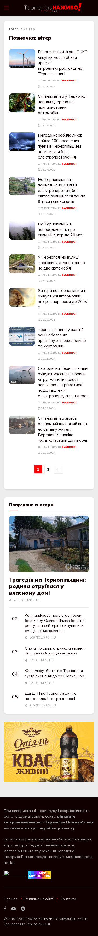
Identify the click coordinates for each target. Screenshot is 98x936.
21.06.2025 (47, 247)
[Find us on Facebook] (5, 909)
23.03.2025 (47, 319)
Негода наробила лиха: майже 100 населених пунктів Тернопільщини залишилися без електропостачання (60, 146)
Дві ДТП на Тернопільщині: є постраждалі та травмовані (50, 696)
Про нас (11, 899)
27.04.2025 (47, 281)
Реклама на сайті (39, 899)
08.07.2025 (47, 214)
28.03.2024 (47, 452)
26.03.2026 (47, 86)
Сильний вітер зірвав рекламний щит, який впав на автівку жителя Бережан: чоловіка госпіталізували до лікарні (62, 429)
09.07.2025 (47, 169)
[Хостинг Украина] (39, 874)
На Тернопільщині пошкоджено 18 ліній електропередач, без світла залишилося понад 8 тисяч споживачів (61, 190)
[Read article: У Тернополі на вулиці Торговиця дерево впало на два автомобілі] (22, 263)
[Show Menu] (6, 8)
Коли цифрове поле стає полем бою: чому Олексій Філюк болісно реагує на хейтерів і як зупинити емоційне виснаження (55, 623)
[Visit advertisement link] (49, 752)
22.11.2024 (47, 358)
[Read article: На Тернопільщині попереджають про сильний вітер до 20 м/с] (22, 230)
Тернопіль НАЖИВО (41, 919)
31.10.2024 (47, 408)
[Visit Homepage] (53, 8)
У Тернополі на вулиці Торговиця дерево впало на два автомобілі (61, 263)
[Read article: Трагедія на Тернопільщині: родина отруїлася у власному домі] (49, 544)
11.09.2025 (47, 125)
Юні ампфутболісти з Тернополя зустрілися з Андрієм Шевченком (54, 673)
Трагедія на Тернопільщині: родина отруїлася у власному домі (47, 586)
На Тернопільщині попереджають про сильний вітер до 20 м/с (60, 229)
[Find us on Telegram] (23, 909)
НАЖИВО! (69, 80)
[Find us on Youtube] (13, 909)
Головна (15, 29)
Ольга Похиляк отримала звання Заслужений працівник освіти (54, 651)
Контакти (68, 899)
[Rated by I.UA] (15, 874)
